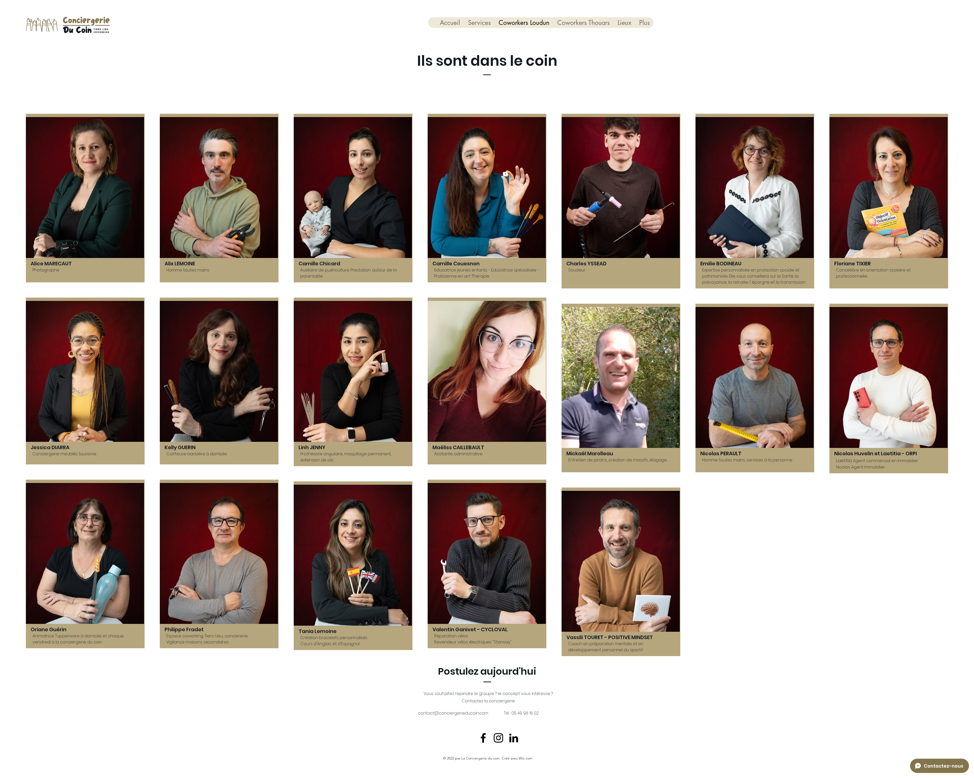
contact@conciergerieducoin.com (453, 713)
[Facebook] (483, 738)
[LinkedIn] (513, 738)
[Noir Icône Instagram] (498, 738)
